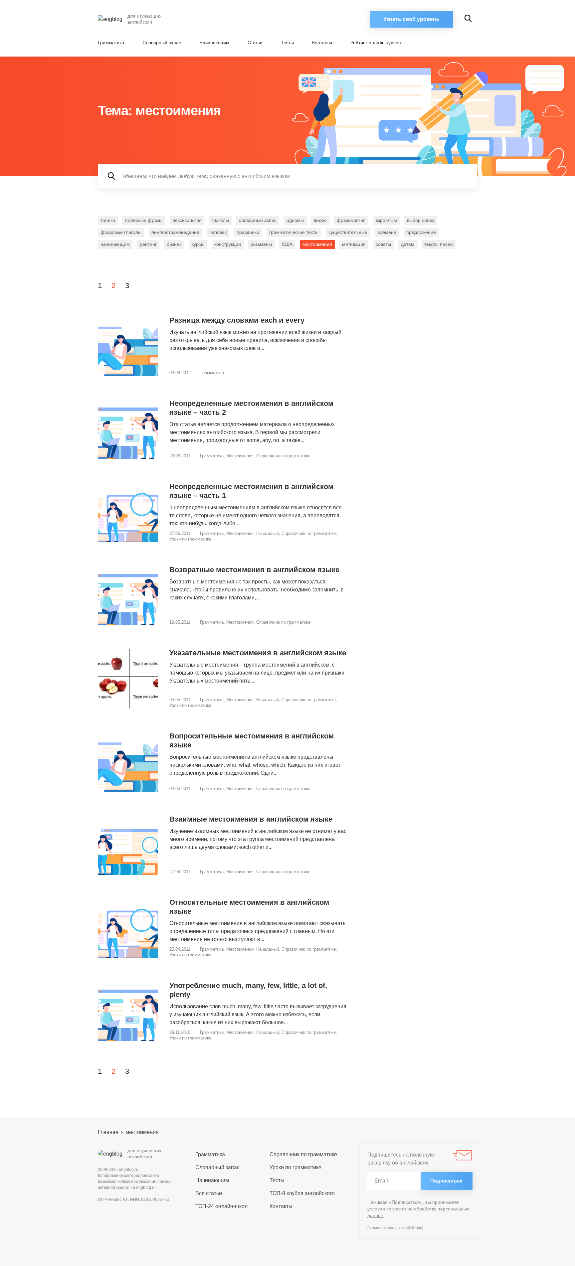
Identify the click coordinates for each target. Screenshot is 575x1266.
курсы (198, 244)
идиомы (295, 220)
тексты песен (438, 244)
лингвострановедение (175, 232)
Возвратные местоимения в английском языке (254, 569)
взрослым (386, 220)
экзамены (261, 244)
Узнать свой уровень (411, 19)
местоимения (317, 244)
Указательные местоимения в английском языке (257, 653)
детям (407, 244)
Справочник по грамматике (283, 455)
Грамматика (111, 42)
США (287, 244)
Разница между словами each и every (236, 320)
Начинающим (214, 42)
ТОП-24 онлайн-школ (221, 1206)
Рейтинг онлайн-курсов (375, 42)
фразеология (351, 220)
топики (107, 220)
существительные (347, 232)
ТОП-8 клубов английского (302, 1193)
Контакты (322, 42)
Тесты (287, 42)
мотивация (354, 244)
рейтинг (148, 244)
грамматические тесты (293, 232)
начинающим (115, 244)
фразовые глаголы (120, 232)
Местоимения (240, 455)
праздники (248, 232)
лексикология (187, 220)
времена (386, 232)
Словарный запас (161, 42)
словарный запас (258, 220)
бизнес (174, 244)
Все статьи (208, 1193)
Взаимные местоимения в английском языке (250, 819)
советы (383, 244)
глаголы (220, 220)
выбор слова (421, 220)
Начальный (267, 533)
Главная (108, 1132)
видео (320, 220)
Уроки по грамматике (190, 539)
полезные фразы (143, 220)
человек (218, 232)
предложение (421, 232)
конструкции (227, 244)
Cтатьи (255, 42)
